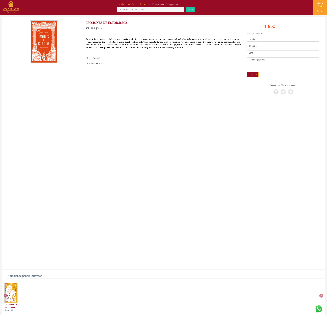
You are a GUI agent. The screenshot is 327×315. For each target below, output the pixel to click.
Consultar (253, 74)
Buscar (190, 9)
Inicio (121, 4)
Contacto (146, 4)
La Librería (133, 4)
